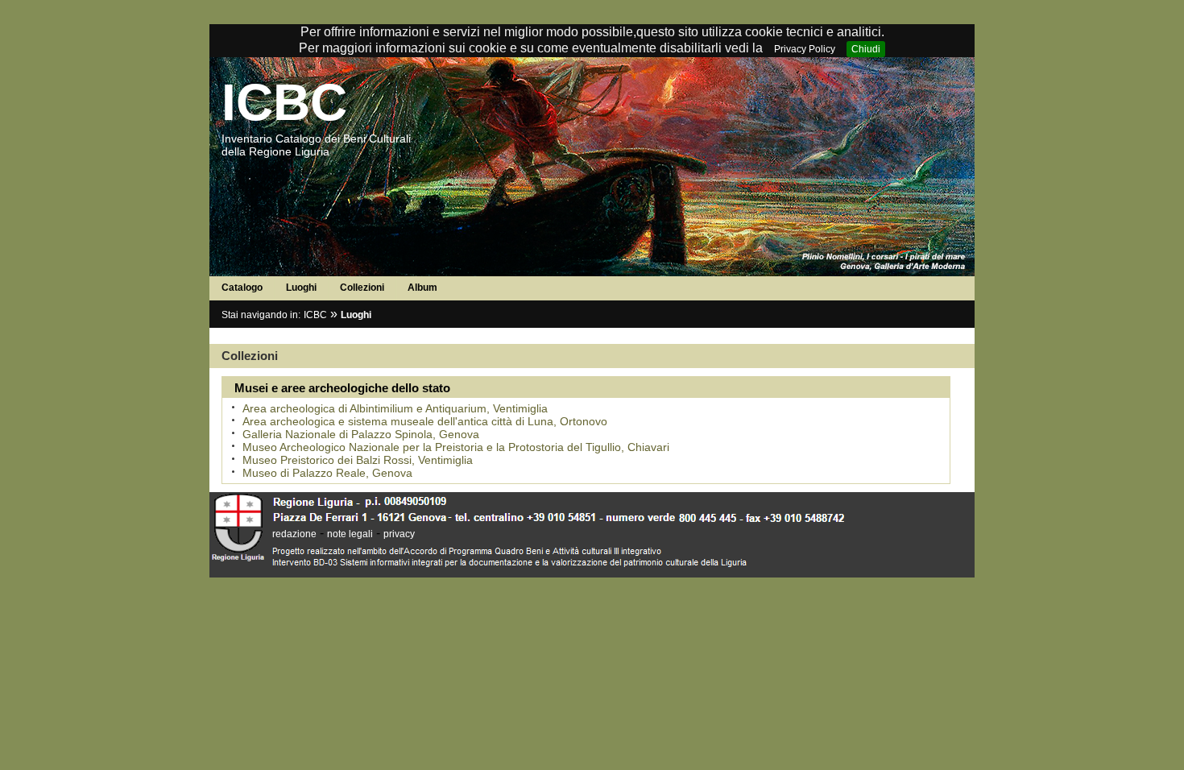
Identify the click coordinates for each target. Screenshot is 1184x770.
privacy (399, 534)
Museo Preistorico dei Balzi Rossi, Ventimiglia (357, 459)
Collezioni (362, 287)
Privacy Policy (804, 49)
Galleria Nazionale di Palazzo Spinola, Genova (360, 434)
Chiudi (865, 49)
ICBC (284, 102)
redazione (294, 534)
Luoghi (301, 287)
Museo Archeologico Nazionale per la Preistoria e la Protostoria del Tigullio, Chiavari (455, 447)
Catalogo (242, 287)
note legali (350, 534)
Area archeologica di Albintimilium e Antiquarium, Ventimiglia (395, 408)
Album (422, 287)
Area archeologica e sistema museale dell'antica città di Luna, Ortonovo (424, 421)
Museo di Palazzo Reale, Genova (327, 472)
